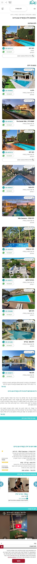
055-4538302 (9, 90)
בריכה (11, 14)
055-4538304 (9, 249)
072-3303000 (22, 498)
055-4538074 (9, 373)
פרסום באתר (10, 2)
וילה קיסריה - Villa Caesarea (26, 451)
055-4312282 (9, 342)
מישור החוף (22, 14)
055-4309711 (9, 280)
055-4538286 (9, 311)
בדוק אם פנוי (9, 52)
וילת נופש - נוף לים (29, 463)
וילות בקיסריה (18, 8)
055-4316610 (9, 121)
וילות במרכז (28, 14)
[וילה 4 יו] (32, 2)
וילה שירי (32, 470)
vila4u (34, 14)
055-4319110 (9, 48)
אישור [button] (18, 561)
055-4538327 (9, 187)
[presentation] (35, 484)
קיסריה (16, 14)
